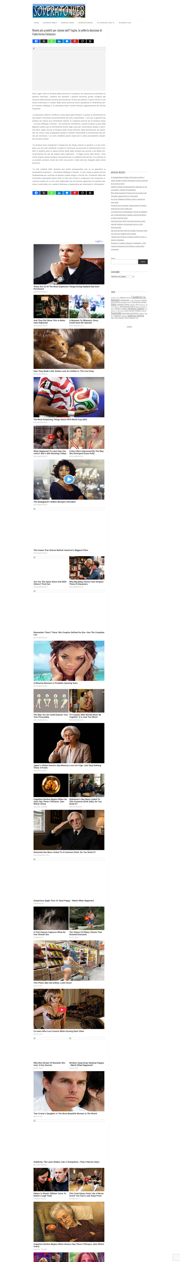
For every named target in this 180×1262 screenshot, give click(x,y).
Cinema (132, 300)
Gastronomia (136, 302)
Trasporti (117, 315)
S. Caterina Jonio (120, 311)
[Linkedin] (59, 41)
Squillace (141, 313)
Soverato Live (125, 23)
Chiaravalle (124, 300)
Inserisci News (67, 23)
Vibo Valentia (119, 318)
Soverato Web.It (50, 23)
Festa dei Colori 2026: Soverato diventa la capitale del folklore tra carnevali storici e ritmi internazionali (128, 224)
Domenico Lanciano (121, 302)
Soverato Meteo (85, 23)
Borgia (129, 297)
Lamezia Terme (123, 304)
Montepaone (124, 306)
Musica (132, 306)
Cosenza (137, 300)
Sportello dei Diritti (130, 313)
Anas (118, 297)
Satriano (132, 311)
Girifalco (144, 302)
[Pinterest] (74, 41)
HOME (36, 23)
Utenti (112, 318)
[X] (44, 41)
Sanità (126, 311)
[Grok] (82, 41)
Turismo (124, 316)
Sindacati (143, 311)
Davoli (113, 302)
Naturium (137, 306)
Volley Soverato (129, 318)
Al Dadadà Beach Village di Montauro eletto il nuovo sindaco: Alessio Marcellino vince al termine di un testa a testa (129, 180)
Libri (137, 304)
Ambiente (113, 297)
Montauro (117, 306)
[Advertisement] (69, 218)
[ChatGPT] (90, 41)
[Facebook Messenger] (67, 41)
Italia (113, 304)
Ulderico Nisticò (136, 315)
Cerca (113, 258)
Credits (129, 326)
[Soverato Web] (59, 18)
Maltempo (142, 304)
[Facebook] (36, 41)
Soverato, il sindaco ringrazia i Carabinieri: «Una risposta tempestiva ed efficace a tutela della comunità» (128, 246)
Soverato (116, 313)
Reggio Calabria (121, 308)
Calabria (136, 297)
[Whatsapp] (51, 41)
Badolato (123, 297)
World (137, 318)
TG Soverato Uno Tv (105, 23)
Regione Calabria (136, 308)
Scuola (137, 310)
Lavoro (132, 305)
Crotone (144, 300)
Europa (129, 302)
